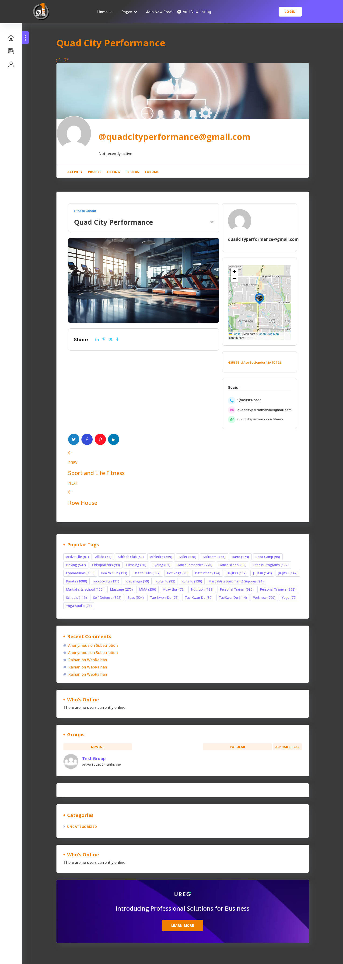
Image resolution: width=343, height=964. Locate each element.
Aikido (103, 556)
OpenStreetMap (269, 334)
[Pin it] (103, 339)
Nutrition (202, 589)
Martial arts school (85, 589)
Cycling (161, 565)
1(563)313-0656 (249, 400)
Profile (94, 172)
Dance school (232, 565)
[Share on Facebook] (117, 339)
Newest (98, 747)
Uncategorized (82, 826)
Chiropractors (106, 565)
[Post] (111, 339)
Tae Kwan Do (199, 597)
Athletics (161, 556)
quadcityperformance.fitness (260, 419)
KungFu (192, 581)
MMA (147, 589)
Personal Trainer (237, 589)
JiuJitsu (262, 573)
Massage (121, 589)
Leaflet (236, 334)
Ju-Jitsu (288, 573)
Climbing (136, 565)
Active (167, 747)
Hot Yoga (178, 573)
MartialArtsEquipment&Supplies (236, 581)
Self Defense (107, 597)
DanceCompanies (194, 565)
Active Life (77, 556)
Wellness (264, 597)
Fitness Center (85, 211)
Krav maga (137, 581)
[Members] (11, 64)
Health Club (114, 573)
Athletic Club (131, 556)
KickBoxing (106, 581)
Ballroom (214, 556)
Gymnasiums (80, 573)
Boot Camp (267, 556)
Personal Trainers (277, 589)
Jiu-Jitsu (237, 573)
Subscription (107, 645)
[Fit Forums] (11, 51)
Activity (74, 172)
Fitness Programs (271, 565)
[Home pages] (11, 37)
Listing (113, 172)
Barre (240, 556)
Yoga (289, 597)
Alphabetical (287, 747)
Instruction (207, 573)
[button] (259, 298)
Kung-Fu (165, 581)
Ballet (187, 556)
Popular (237, 747)
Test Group (94, 758)
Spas (136, 597)
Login (290, 11)
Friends (132, 172)
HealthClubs (147, 573)
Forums (152, 172)
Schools (76, 597)
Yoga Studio (79, 605)
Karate (76, 581)
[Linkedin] (97, 339)
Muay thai (173, 589)
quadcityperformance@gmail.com (264, 410)
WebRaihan (97, 659)
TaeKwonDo (233, 597)
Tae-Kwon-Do (164, 597)
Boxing (76, 565)
